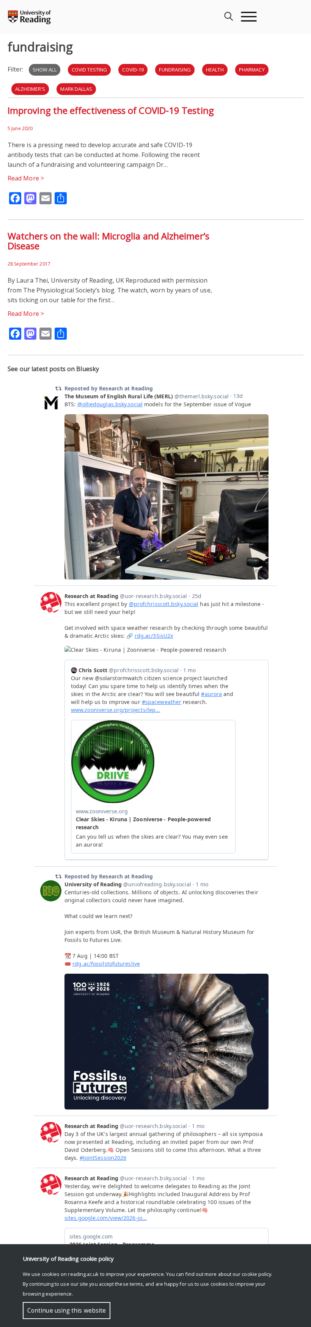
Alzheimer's (30, 88)
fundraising (174, 69)
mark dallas (76, 88)
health (215, 69)
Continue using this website (66, 1311)
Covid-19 (133, 69)
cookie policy (256, 1274)
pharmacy (252, 69)
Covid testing (89, 69)
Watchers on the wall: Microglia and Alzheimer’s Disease (108, 241)
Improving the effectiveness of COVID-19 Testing (111, 110)
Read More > (26, 178)
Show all (45, 69)
